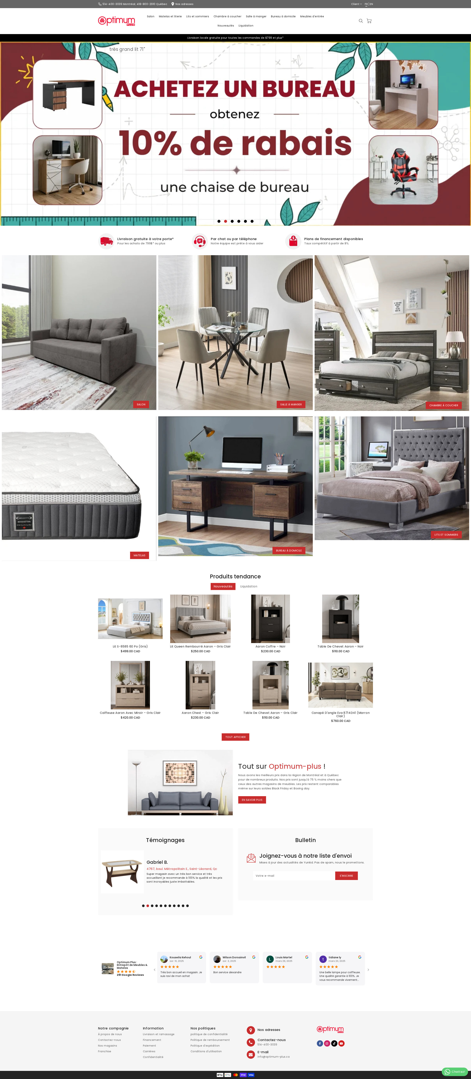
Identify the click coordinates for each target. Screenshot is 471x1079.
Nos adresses (269, 1029)
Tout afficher (235, 737)
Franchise (104, 1051)
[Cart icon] (369, 21)
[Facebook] (320, 1043)
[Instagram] (327, 1043)
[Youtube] (341, 1043)
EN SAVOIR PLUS (252, 800)
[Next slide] (455, 131)
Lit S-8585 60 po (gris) (130, 646)
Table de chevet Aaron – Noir (341, 646)
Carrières (149, 1051)
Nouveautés (223, 586)
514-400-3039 (267, 1044)
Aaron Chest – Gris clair (200, 713)
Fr (366, 4)
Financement (152, 1040)
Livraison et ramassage (159, 1034)
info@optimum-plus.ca (274, 1057)
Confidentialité (153, 1057)
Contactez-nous (109, 1040)
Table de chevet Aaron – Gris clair (270, 713)
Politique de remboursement (210, 1040)
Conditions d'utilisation (206, 1051)
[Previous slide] (15, 131)
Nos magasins (107, 1045)
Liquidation (248, 586)
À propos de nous (110, 1034)
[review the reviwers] (207, 958)
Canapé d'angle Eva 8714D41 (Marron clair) (341, 714)
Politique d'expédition (205, 1045)
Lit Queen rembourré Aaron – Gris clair (200, 646)
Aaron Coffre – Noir (271, 646)
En (371, 4)
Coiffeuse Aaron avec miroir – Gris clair (130, 713)
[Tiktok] (334, 1043)
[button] (361, 21)
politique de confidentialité (209, 1034)
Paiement (149, 1045)
